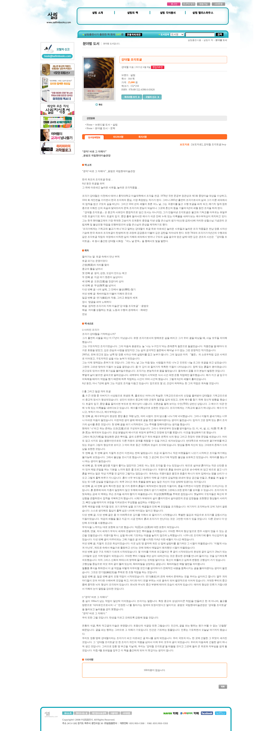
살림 (115, 124)
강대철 (125, 67)
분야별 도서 (101, 128)
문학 (112, 128)
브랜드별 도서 (102, 124)
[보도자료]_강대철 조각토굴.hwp (208, 144)
